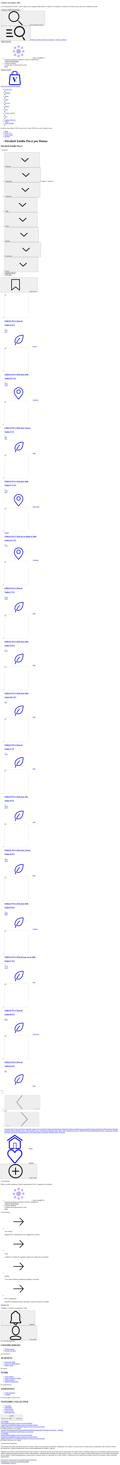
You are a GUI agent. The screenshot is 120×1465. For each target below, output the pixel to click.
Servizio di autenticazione (12, 1363)
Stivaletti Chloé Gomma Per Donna (15, 1129)
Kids (5, 116)
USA (14, 1461)
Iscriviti (9, 70)
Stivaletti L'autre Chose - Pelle (57, 1131)
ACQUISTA (6, 1354)
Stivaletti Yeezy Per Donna (57, 1132)
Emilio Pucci (8, 133)
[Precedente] (1, 1089)
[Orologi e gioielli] (61, 115)
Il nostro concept (9, 1349)
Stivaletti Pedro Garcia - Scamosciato (101, 1131)
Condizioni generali (19, 1425)
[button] (11, 61)
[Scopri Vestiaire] (61, 125)
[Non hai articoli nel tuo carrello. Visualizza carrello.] (15, 84)
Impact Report (8, 1409)
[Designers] (61, 94)
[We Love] (61, 105)
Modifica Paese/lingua (14, 10)
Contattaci (7, 1394)
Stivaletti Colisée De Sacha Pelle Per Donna (39, 1129)
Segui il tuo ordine (9, 1362)
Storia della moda (9, 1412)
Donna (6, 96)
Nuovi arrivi (8, 89)
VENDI (4, 1368)
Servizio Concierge (10, 1351)
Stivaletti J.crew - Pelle (22, 1131)
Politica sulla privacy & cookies (11, 1428)
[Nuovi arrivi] (61, 91)
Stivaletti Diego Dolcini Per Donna (62, 1129)
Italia (27, 1461)
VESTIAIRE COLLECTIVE (11, 1398)
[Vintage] (61, 108)
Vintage (6, 106)
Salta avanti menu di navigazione (10, 86)
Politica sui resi (8, 1365)
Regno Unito (9, 1461)
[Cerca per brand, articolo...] (15, 33)
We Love (7, 103)
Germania (19, 1461)
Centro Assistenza (9, 1393)
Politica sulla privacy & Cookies (23, 1426)
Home (6, 131)
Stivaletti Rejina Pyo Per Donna (27, 1132)
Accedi (3, 70)
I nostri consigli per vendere (12, 1378)
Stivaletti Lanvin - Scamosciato (38, 1131)
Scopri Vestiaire (9, 123)
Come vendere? (9, 1376)
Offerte (6, 121)
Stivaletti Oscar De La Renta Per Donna (78, 1131)
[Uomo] (61, 101)
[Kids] (61, 118)
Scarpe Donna (8, 135)
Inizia (6, 66)
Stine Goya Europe (43, 1132)
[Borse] (61, 111)
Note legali (16, 1423)
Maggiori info (5, 1305)
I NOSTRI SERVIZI (8, 1341)
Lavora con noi (9, 1411)
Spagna (24, 1461)
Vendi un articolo (6, 41)
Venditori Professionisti (11, 1381)
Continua (4, 10)
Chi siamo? (7, 1406)
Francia (3, 1461)
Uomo (6, 99)
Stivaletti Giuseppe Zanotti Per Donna (84, 1129)
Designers (7, 93)
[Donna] (61, 98)
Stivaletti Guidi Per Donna (104, 1129)
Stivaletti (7, 136)
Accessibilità (4, 1421)
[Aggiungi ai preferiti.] (5, 382)
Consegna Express (9, 120)
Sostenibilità (8, 1407)
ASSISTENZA (7, 1385)
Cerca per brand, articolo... (37, 25)
